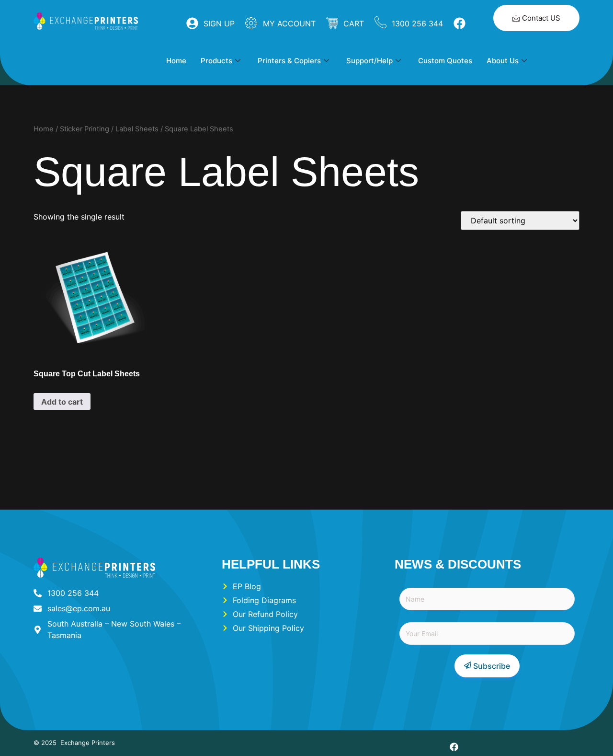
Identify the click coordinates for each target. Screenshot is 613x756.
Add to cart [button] (62, 402)
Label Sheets (137, 129)
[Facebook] (454, 747)
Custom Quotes (445, 60)
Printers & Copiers (289, 60)
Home (176, 60)
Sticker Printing (84, 129)
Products (216, 60)
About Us (503, 60)
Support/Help (369, 60)
